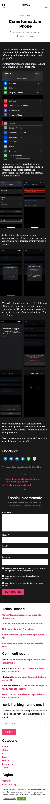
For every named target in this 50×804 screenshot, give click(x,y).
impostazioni (22, 467)
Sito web (6, 557)
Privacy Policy (9, 784)
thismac (18, 32)
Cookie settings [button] (9, 799)
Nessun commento (26, 36)
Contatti (6, 781)
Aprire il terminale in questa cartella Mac (22, 623)
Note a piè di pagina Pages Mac (18, 629)
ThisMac (25, 5)
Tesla (5, 767)
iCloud (13, 467)
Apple (8, 467)
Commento (7, 512)
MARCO (6, 694)
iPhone (39, 467)
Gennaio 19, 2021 (34, 32)
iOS (28, 16)
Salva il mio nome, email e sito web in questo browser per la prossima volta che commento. (25, 569)
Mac (4, 757)
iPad (34, 467)
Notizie (5, 760)
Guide (23, 16)
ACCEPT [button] (22, 799)
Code (5, 746)
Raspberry (7, 764)
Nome (5, 535)
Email (5, 546)
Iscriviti (9, 732)
